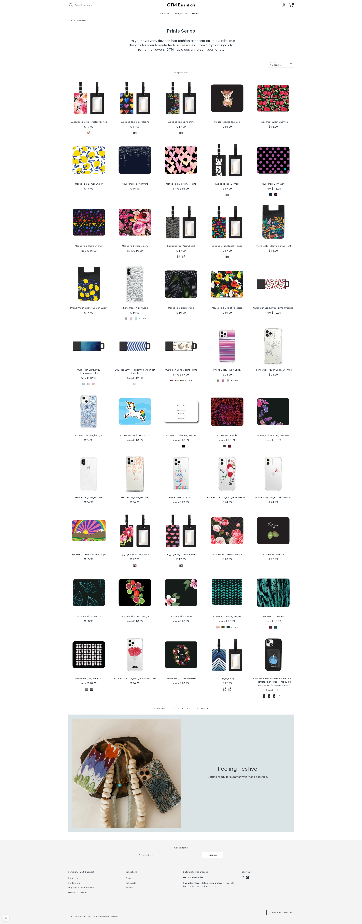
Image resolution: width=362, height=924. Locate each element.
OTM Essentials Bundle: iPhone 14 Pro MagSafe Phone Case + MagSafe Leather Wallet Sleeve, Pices (273, 681)
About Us (73, 878)
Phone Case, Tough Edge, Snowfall (273, 370)
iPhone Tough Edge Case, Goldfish (273, 497)
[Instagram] (242, 877)
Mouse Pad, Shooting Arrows (181, 435)
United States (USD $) (279, 913)
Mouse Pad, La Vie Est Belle (181, 678)
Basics (195, 13)
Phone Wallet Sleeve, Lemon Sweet (88, 308)
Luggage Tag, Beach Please (227, 246)
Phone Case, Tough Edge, (227, 370)
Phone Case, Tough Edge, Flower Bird (227, 497)
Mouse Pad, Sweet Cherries (273, 122)
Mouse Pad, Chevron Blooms (227, 554)
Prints (163, 13)
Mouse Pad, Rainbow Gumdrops (89, 554)
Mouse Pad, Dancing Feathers (273, 435)
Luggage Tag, (227, 678)
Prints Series (81, 20)
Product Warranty (77, 892)
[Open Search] (71, 5)
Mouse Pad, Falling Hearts (227, 616)
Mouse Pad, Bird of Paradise (227, 308)
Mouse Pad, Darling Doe (227, 122)
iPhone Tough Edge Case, (88, 497)
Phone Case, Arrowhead (135, 308)
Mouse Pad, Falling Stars (135, 184)
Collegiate (179, 13)
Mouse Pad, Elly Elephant (88, 678)
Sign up (213, 855)
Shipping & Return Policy (81, 888)
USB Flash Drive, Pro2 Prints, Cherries (273, 308)
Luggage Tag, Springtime (181, 122)
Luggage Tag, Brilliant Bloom (134, 554)
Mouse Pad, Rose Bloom (135, 246)
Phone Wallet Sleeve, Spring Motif (273, 246)
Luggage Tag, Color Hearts (134, 122)
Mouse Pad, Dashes (273, 616)
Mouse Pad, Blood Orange (135, 616)
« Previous (159, 708)
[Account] (284, 5)
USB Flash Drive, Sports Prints (181, 370)
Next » (204, 708)
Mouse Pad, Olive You (273, 554)
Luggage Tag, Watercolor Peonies (89, 122)
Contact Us (74, 883)
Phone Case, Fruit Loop (181, 497)
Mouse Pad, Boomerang (181, 308)
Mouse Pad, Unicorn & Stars (135, 435)
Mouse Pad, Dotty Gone (273, 184)
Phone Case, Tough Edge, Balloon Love (135, 678)
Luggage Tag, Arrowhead (181, 246)
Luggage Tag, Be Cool (227, 184)
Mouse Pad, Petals (227, 435)
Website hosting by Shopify (107, 916)
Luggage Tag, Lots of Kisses (181, 554)
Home (70, 20)
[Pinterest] (247, 877)
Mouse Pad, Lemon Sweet (89, 184)
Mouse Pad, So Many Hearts (181, 184)
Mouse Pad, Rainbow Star (89, 246)
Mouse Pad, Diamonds (89, 616)
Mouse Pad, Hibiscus (181, 616)
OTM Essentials (89, 916)
